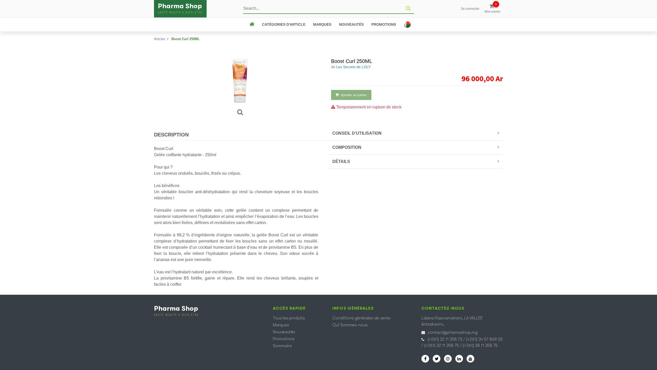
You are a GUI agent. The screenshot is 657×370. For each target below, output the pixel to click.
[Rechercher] (408, 8)
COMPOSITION (346, 147)
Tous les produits (289, 318)
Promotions (383, 24)
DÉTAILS (341, 161)
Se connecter (470, 9)
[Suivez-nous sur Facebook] (425, 359)
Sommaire (282, 346)
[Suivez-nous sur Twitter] (436, 359)
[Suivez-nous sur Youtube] (470, 359)
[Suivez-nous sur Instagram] (448, 359)
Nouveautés (351, 24)
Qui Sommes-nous (350, 325)
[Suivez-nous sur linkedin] (459, 359)
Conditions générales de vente (361, 318)
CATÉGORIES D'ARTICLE (283, 24)
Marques (322, 24)
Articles (159, 39)
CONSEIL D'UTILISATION (357, 133)
